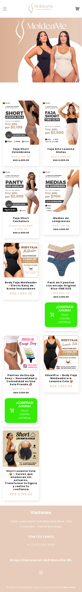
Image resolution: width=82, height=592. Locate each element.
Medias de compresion (61, 220)
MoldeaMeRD (24, 587)
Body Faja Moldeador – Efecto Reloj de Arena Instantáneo (21, 285)
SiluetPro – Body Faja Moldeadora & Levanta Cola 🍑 (61, 378)
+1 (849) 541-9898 (41, 545)
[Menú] (5, 9)
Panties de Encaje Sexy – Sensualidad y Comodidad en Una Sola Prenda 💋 (21, 380)
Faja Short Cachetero (21, 220)
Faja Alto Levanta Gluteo (60, 151)
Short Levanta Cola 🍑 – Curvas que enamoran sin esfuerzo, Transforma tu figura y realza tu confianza (21, 480)
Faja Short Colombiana (21, 151)
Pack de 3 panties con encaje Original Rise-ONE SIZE (61, 285)
